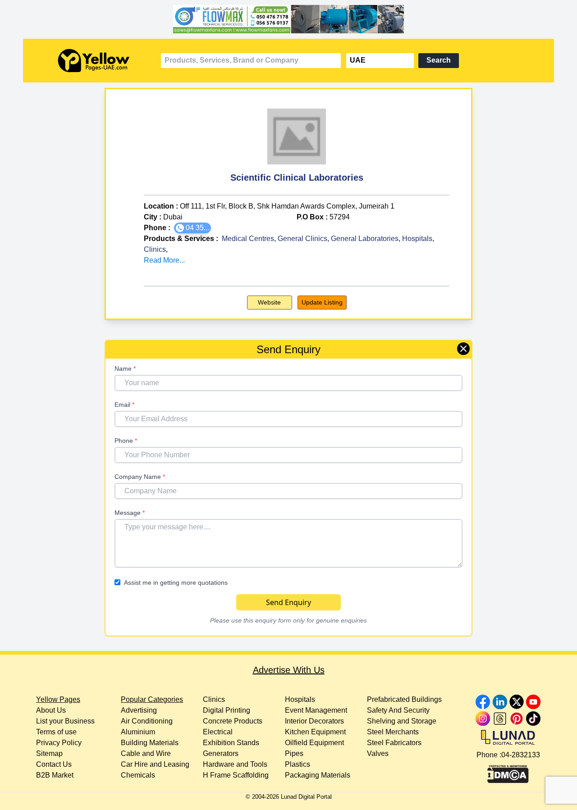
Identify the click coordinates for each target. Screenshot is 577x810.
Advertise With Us (289, 670)
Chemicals (138, 775)
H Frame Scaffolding (236, 775)
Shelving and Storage (401, 721)
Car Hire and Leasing (155, 764)
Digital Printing (226, 710)
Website (269, 302)
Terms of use (56, 732)
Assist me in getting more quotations (176, 582)
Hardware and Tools (235, 764)
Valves (378, 753)
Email (124, 404)
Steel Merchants (393, 732)
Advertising (139, 710)
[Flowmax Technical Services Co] (288, 19)
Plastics (297, 764)
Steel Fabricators (394, 742)
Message (129, 512)
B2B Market (54, 775)
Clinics (155, 249)
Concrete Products (232, 721)
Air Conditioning (147, 721)
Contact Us (54, 764)
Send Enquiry (288, 602)
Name (125, 368)
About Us (51, 710)
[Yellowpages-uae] (93, 60)
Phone (125, 440)
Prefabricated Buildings (404, 699)
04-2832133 (520, 755)
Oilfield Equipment (314, 742)
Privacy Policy (59, 742)
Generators (220, 753)
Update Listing (322, 302)
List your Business (65, 721)
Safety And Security (398, 710)
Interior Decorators (314, 721)
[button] (192, 228)
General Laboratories (364, 238)
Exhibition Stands (231, 742)
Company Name (139, 476)
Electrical (218, 732)
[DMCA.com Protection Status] (508, 771)
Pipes (294, 753)
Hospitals (417, 238)
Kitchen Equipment (315, 732)
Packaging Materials (317, 775)
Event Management (316, 710)
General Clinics (302, 238)
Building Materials (150, 742)
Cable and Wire (146, 753)
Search (438, 60)
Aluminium (138, 732)
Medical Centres (248, 238)
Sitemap (49, 753)
